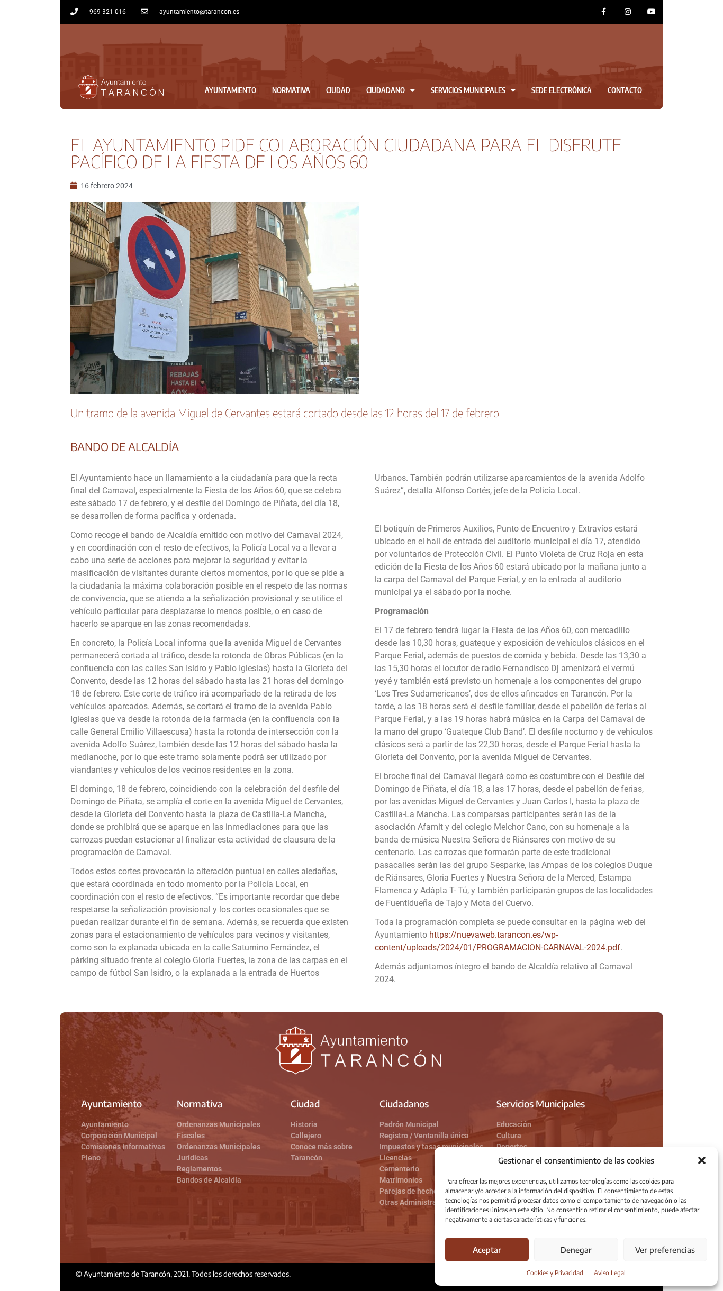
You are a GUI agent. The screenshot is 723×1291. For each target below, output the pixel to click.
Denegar (576, 1250)
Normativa (291, 90)
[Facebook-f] (604, 12)
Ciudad (338, 90)
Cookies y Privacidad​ (555, 1273)
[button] (702, 1160)
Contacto (625, 90)
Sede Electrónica (561, 90)
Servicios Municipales (468, 90)
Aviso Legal (610, 1273)
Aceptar (487, 1250)
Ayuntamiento (230, 90)
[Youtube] (651, 12)
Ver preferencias (665, 1250)
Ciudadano (385, 90)
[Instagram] (627, 12)
